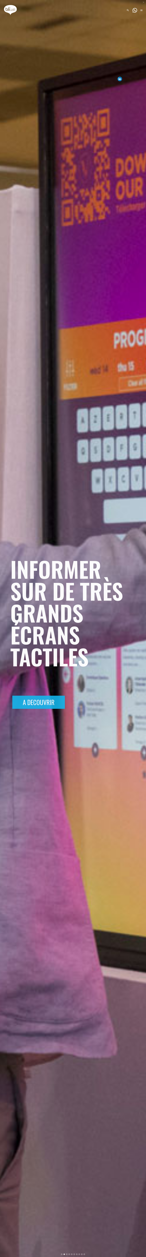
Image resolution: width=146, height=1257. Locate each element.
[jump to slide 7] (76, 1254)
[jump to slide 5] (71, 1254)
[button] (127, 10)
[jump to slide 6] (74, 1254)
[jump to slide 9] (81, 1254)
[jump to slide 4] (69, 1254)
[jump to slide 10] (84, 1254)
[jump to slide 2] (64, 1254)
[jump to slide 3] (66, 1254)
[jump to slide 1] (61, 1254)
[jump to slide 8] (79, 1254)
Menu (141, 10)
